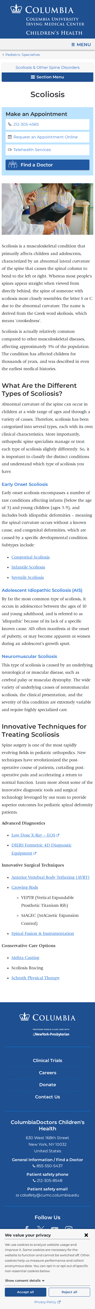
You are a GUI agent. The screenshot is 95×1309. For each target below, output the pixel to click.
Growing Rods (24, 887)
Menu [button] (84, 44)
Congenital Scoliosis (30, 557)
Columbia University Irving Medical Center (47, 1016)
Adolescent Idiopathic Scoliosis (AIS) (42, 590)
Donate (47, 1084)
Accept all (25, 1292)
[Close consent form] (86, 1235)
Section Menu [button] (50, 77)
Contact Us (47, 1097)
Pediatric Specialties (22, 55)
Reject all (69, 1292)
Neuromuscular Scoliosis (29, 656)
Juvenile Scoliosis (27, 577)
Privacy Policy (45, 1302)
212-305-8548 (49, 1180)
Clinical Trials (47, 1060)
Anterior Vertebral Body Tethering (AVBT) (50, 877)
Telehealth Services (32, 149)
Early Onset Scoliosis (25, 484)
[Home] (47, 19)
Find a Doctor (37, 165)
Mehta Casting (25, 957)
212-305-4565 (26, 124)
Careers (47, 1072)
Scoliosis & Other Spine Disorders (48, 67)
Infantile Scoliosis (28, 567)
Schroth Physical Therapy (35, 978)
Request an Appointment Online (45, 137)
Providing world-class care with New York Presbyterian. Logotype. (51, 1032)
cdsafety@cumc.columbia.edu (49, 1195)
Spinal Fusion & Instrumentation (42, 933)
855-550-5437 (50, 1166)
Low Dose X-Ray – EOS (35, 835)
